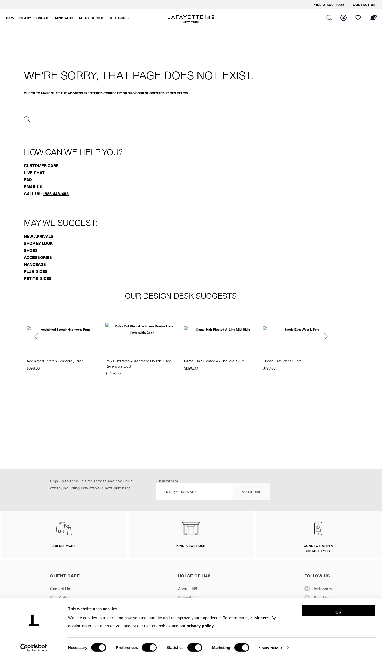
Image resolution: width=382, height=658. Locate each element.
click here (259, 618)
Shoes (31, 250)
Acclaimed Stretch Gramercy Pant (55, 361)
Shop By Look (38, 243)
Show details (270, 648)
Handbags (35, 264)
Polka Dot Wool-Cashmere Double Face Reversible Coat (138, 363)
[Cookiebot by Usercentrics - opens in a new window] (33, 648)
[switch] (149, 647)
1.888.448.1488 (56, 193)
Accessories (38, 257)
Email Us (33, 186)
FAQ (28, 179)
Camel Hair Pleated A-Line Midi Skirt (214, 361)
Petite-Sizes (37, 278)
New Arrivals (39, 236)
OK (338, 612)
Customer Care (41, 165)
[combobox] (181, 119)
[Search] (27, 119)
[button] (10, 18)
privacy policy (200, 626)
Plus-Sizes (36, 271)
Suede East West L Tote (282, 361)
